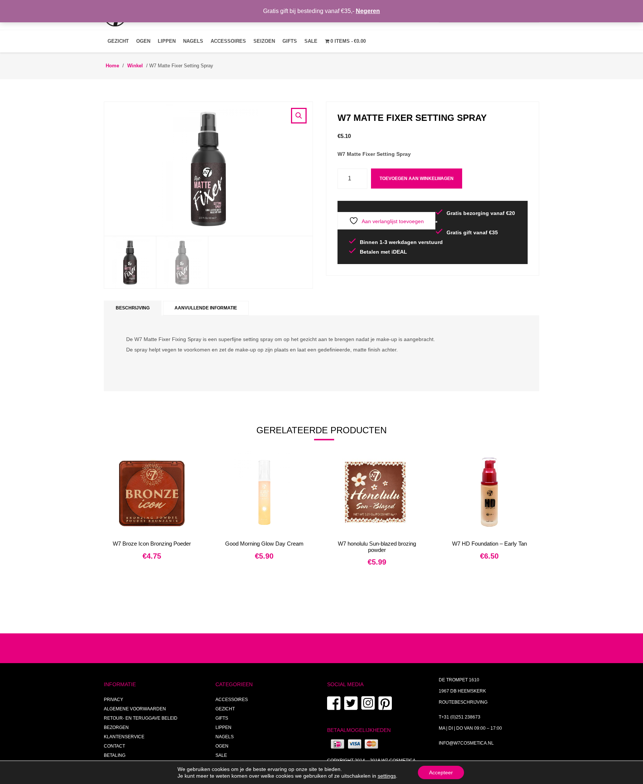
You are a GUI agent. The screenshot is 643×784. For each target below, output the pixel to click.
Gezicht (118, 41)
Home (112, 65)
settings (387, 776)
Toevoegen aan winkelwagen (417, 178)
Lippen (167, 41)
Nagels (193, 41)
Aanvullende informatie (206, 308)
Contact (114, 746)
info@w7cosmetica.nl (466, 743)
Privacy (113, 699)
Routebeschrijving (463, 702)
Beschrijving (133, 308)
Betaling (114, 755)
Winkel (135, 65)
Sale (310, 41)
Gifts (289, 41)
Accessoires (228, 41)
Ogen (143, 41)
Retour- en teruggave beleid (140, 718)
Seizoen (264, 41)
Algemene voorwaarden (135, 708)
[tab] (132, 308)
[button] (299, 115)
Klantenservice (124, 736)
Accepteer (441, 772)
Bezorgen (116, 727)
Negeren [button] (368, 11)
